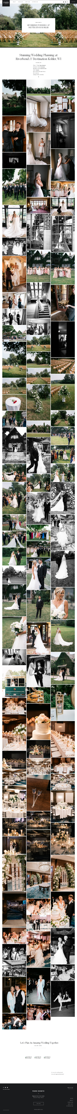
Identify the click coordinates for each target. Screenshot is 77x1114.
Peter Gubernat (43, 65)
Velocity (37, 70)
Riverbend (43, 67)
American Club (43, 68)
